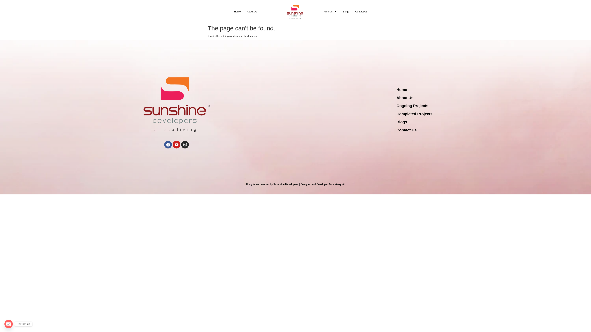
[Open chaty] (8, 324)
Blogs (346, 11)
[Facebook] (168, 144)
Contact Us (361, 11)
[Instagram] (185, 144)
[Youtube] (176, 144)
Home (237, 11)
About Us (252, 11)
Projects (328, 11)
